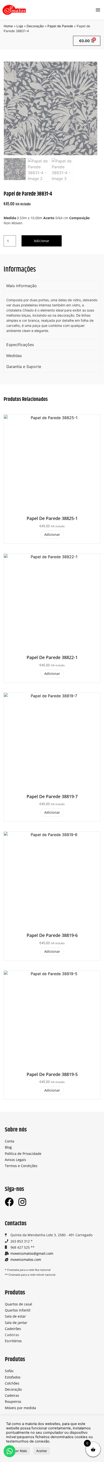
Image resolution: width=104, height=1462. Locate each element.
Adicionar (41, 240)
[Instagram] (22, 1202)
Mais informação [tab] (21, 285)
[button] (98, 9)
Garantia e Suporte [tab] (23, 366)
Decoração (35, 26)
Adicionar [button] (52, 534)
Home (8, 26)
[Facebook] (9, 1202)
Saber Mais (18, 1451)
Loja (19, 26)
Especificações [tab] (20, 344)
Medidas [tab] (14, 355)
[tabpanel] (52, 315)
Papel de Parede (60, 26)
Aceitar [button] (41, 1451)
